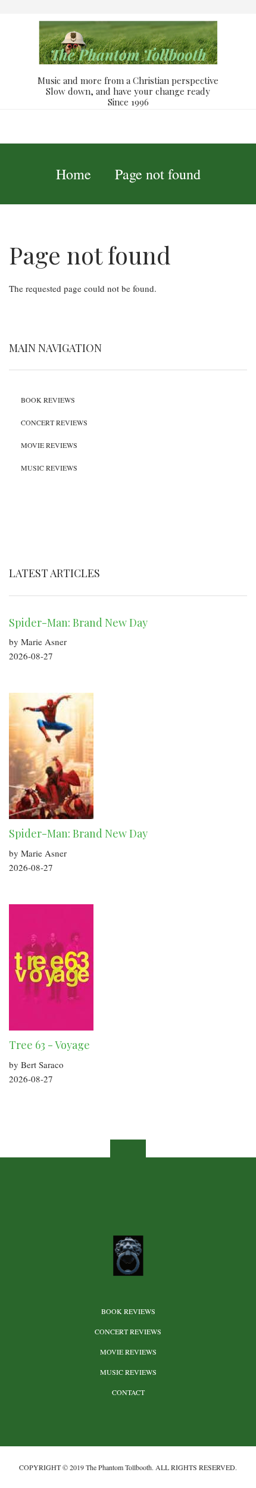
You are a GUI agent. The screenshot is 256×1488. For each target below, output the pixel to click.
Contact (128, 1392)
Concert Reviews (54, 422)
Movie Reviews (49, 445)
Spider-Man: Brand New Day (78, 622)
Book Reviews (48, 399)
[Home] (128, 41)
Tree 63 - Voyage (49, 1045)
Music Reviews (49, 467)
